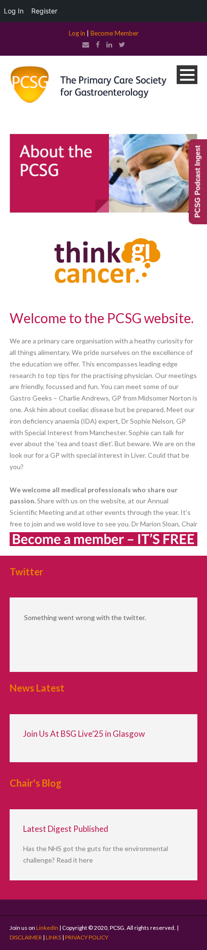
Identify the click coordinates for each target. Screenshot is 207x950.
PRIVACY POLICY (86, 937)
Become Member (115, 33)
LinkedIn (47, 927)
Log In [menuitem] (14, 11)
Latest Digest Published (65, 829)
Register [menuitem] (44, 11)
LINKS (53, 937)
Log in (77, 33)
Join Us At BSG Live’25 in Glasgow (84, 734)
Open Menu (187, 74)
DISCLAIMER (26, 937)
